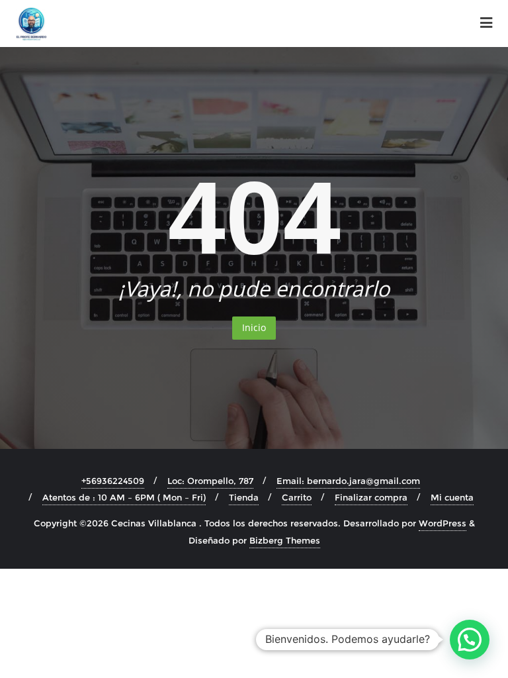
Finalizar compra (371, 497)
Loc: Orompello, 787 (210, 480)
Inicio (254, 327)
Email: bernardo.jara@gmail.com (348, 480)
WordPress (442, 523)
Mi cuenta (452, 497)
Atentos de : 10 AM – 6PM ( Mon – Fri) (124, 497)
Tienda (244, 497)
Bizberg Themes (284, 540)
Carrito (297, 497)
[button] (469, 639)
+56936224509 (112, 480)
